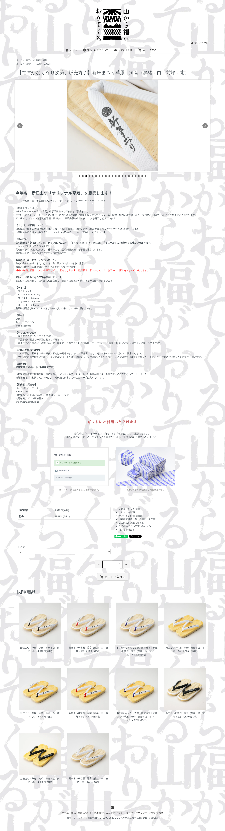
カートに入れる (115, 577)
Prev (20, 125)
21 (145, 176)
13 (119, 176)
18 (135, 176)
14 (122, 176)
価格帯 (29, 64)
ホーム (73, 50)
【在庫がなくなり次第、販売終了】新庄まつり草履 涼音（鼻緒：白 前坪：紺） (136, 651)
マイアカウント (202, 43)
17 (132, 176)
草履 (45, 60)
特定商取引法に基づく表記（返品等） (138, 519)
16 (129, 176)
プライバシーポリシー (135, 812)
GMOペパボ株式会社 (126, 817)
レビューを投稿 (127, 512)
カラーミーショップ (77, 817)
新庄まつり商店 (33, 60)
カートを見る (149, 50)
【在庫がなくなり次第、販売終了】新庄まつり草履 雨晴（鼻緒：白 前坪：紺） (136, 716)
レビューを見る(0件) (129, 508)
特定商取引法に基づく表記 (108, 812)
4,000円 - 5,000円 (43, 64)
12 (116, 176)
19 (139, 176)
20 (142, 176)
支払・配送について (97, 50)
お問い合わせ (125, 50)
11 (112, 176)
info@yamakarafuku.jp (27, 402)
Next (205, 125)
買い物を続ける (127, 529)
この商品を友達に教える (131, 522)
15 (126, 176)
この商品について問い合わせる (135, 526)
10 (109, 176)
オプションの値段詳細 (130, 515)
